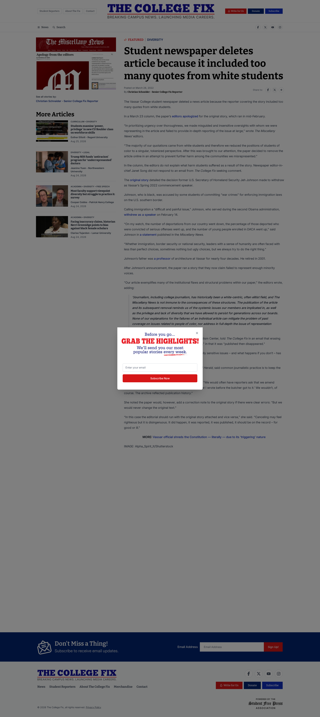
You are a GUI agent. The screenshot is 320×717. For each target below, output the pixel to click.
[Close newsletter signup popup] (197, 333)
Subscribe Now (160, 378)
